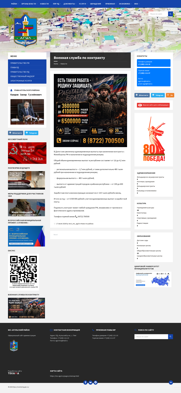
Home (56, 64)
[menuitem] (14, 3)
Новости (64, 64)
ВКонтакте (17, 133)
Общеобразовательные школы (149, 251)
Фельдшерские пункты (146, 186)
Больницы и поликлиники (146, 191)
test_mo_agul (74, 224)
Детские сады (142, 240)
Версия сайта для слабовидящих (155, 105)
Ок (172, 95)
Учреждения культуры (145, 208)
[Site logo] (26, 47)
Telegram (33, 133)
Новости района (87, 224)
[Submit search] (170, 13)
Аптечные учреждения (145, 181)
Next (56, 235)
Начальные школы (144, 245)
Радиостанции (142, 223)
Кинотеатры (141, 213)
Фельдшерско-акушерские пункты (150, 177)
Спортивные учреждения (146, 218)
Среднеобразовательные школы (149, 256)
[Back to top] (171, 382)
